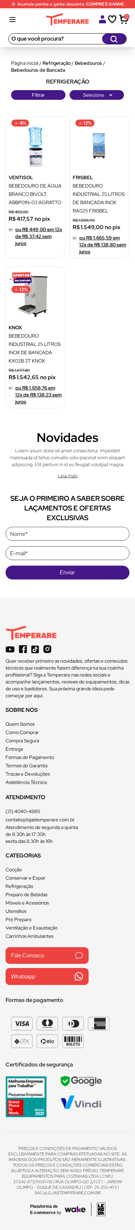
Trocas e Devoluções (28, 774)
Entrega (14, 749)
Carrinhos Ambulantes (29, 936)
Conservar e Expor (25, 878)
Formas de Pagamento (30, 757)
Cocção (14, 869)
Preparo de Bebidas (26, 894)
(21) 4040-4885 (23, 811)
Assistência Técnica (26, 782)
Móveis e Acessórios (27, 903)
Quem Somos (20, 724)
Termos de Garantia (26, 765)
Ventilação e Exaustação (31, 928)
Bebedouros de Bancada (38, 70)
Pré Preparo (19, 919)
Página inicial (24, 63)
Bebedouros (88, 63)
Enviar (67, 572)
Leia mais (68, 475)
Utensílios (16, 911)
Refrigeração (57, 63)
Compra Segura (22, 741)
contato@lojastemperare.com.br (40, 820)
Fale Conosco (27, 955)
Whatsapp (23, 976)
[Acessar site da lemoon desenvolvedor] (98, 1209)
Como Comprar (22, 732)
